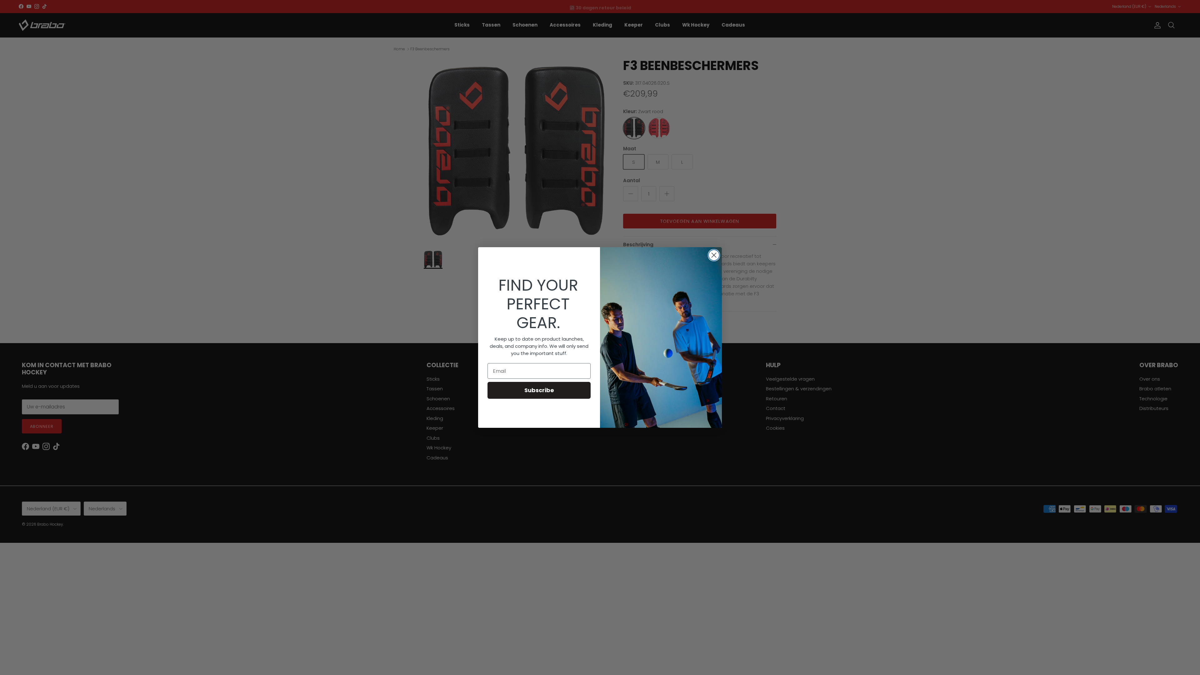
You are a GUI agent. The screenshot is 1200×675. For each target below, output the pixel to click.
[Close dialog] (713, 255)
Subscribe (539, 390)
